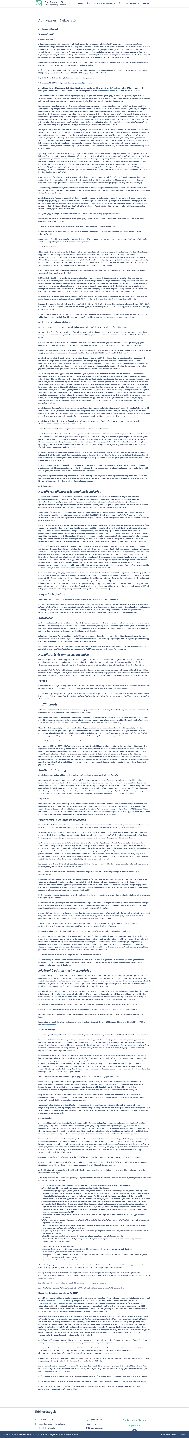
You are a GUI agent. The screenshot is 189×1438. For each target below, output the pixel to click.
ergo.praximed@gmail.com (81, 83)
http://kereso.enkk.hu (65, 994)
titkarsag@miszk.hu (49, 1025)
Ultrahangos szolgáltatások (104, 3)
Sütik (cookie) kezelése (168, 1435)
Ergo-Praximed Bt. (54, 2)
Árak (88, 3)
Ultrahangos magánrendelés (55, 5)
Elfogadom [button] (182, 1434)
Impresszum (134, 1425)
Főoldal (80, 3)
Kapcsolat (146, 3)
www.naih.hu (106, 809)
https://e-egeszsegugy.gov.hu (65, 1303)
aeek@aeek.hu (48, 1303)
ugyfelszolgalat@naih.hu (121, 809)
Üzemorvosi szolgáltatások (129, 3)
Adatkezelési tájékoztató (134, 1420)
